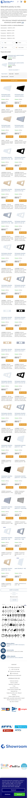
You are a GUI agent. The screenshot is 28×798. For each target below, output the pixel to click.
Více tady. (17, 786)
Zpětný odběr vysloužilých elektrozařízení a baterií (14, 698)
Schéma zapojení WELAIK (14, 696)
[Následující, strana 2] (14, 594)
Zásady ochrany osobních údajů (14, 689)
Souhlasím (19, 794)
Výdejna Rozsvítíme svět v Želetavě (14, 693)
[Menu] (25, 1)
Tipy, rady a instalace (14, 701)
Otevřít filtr (14, 80)
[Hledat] (17, 1)
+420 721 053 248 (15, 669)
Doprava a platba (14, 682)
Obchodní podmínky (14, 687)
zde (22, 22)
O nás (14, 686)
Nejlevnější (11, 73)
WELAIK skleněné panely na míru (14, 699)
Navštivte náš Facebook (15, 671)
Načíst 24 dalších (14, 590)
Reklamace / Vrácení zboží (14, 684)
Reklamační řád (14, 691)
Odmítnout (7, 794)
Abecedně (11, 76)
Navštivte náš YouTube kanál (15, 675)
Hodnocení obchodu (14, 681)
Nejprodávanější (4, 76)
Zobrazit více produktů (13, 70)
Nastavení (13, 790)
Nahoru (15, 600)
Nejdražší (17, 73)
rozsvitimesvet (15, 673)
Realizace (14, 694)
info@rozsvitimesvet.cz (15, 667)
